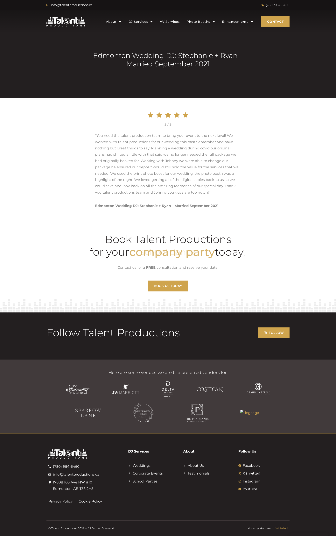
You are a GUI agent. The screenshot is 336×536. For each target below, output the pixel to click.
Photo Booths (198, 22)
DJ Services (138, 22)
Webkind (282, 528)
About (111, 22)
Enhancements (235, 22)
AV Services (170, 22)
